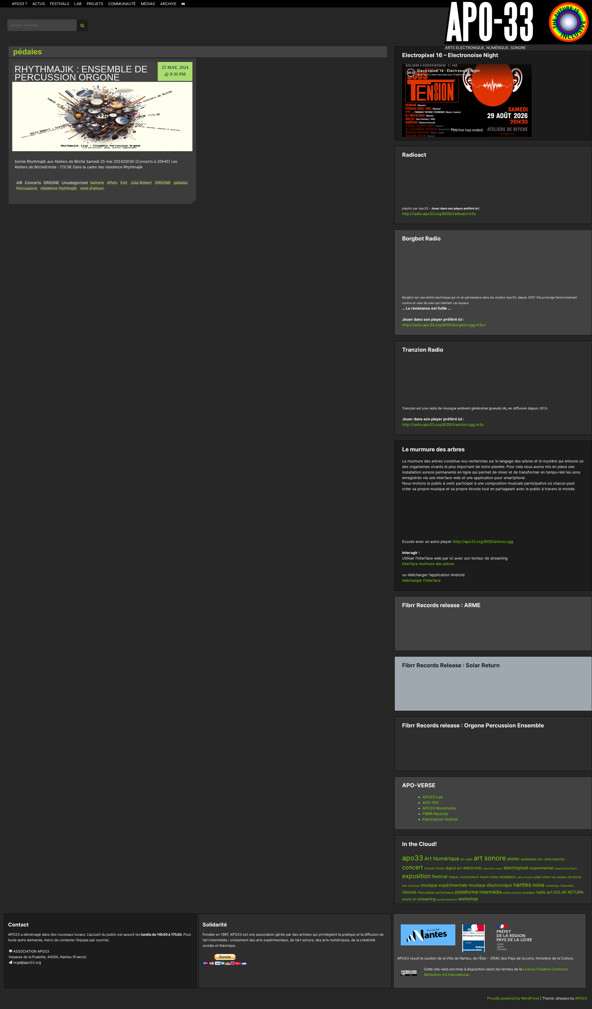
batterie (97, 182)
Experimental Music (565, 868)
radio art (544, 892)
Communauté (122, 3)
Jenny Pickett (525, 877)
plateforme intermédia (478, 892)
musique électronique (490, 885)
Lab (77, 3)
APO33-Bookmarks (439, 808)
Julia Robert (141, 182)
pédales (181, 182)
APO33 (581, 998)
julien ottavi (542, 877)
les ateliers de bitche (566, 877)
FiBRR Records (435, 813)
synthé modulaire (447, 899)
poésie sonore (512, 892)
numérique (552, 885)
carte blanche (554, 859)
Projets (95, 3)
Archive (168, 3)
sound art (409, 899)
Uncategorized (75, 182)
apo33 (412, 858)
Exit (123, 182)
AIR (19, 182)
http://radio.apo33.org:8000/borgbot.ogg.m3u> (444, 325)
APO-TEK (430, 802)
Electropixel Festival (440, 819)
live (404, 885)
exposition (416, 876)
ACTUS (38, 3)
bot (540, 859)
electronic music (493, 868)
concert (412, 867)
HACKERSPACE (469, 877)
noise (538, 885)
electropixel (516, 868)
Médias (148, 3)
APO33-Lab (432, 797)
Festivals (59, 3)
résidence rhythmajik (58, 188)
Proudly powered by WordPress (513, 998)
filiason (454, 877)
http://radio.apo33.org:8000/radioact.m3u (439, 213)
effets (112, 182)
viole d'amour (92, 188)
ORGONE (51, 182)
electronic (472, 867)
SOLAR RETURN (568, 892)
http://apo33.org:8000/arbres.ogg (483, 541)
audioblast (528, 859)
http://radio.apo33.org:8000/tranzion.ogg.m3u (443, 424)
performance (444, 892)
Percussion (426, 892)
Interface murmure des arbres (428, 563)
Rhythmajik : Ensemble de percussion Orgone (81, 73)
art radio (466, 859)
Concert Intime (434, 868)
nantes (522, 884)
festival (439, 876)
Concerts (33, 182)
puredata (528, 892)
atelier (513, 858)
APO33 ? (19, 3)
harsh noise (489, 877)
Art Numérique (441, 858)
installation (507, 877)
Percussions (26, 188)
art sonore (490, 858)
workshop (468, 898)
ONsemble (567, 885)
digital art (454, 868)
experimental (541, 868)
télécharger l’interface (421, 580)
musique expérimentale (443, 885)
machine (413, 885)
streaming (427, 899)
